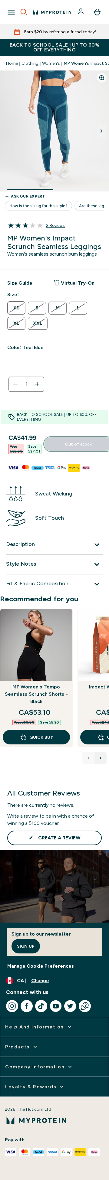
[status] (26, 384)
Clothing (29, 63)
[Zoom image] (102, 78)
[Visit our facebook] (27, 1006)
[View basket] (97, 12)
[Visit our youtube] (56, 1006)
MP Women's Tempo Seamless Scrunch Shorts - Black (36, 694)
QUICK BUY (41, 737)
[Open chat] (85, 1006)
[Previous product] (88, 758)
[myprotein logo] (52, 12)
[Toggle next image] (102, 131)
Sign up (26, 946)
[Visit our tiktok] (41, 1006)
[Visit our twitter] (70, 1006)
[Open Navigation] (11, 12)
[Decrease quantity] (15, 384)
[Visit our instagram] (12, 1006)
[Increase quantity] (37, 384)
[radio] (16, 308)
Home (12, 63)
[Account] (81, 12)
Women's (51, 63)
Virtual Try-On (77, 283)
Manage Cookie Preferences (40, 966)
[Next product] (100, 758)
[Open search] (24, 12)
